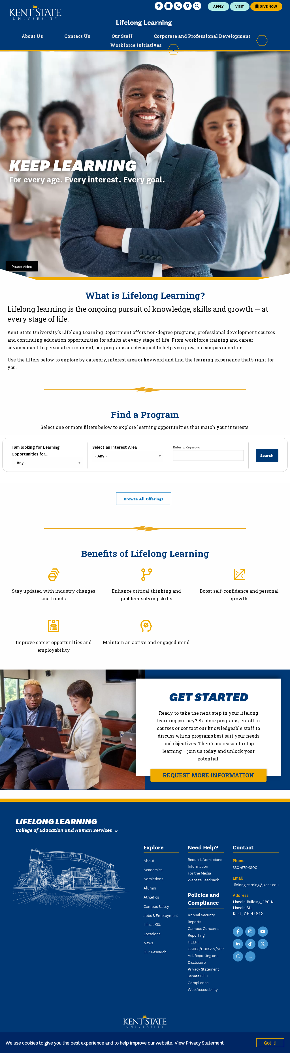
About (149, 860)
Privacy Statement (203, 969)
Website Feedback (203, 880)
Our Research (155, 952)
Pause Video (22, 266)
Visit (239, 6)
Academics (153, 869)
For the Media (199, 873)
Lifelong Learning (144, 22)
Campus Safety (156, 906)
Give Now (268, 6)
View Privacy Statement (199, 1042)
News (148, 942)
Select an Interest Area (114, 447)
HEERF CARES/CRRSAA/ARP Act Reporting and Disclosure (206, 952)
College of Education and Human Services (64, 829)
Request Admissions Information (205, 862)
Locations (152, 933)
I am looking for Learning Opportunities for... (35, 451)
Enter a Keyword (187, 447)
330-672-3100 (245, 867)
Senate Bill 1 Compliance (198, 979)
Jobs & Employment (161, 915)
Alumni (150, 888)
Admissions (153, 878)
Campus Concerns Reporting (203, 931)
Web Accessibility (203, 989)
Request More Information (208, 775)
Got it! (270, 1042)
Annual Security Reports (201, 918)
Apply (218, 6)
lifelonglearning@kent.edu (256, 884)
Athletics (151, 897)
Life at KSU (152, 924)
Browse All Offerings (143, 498)
